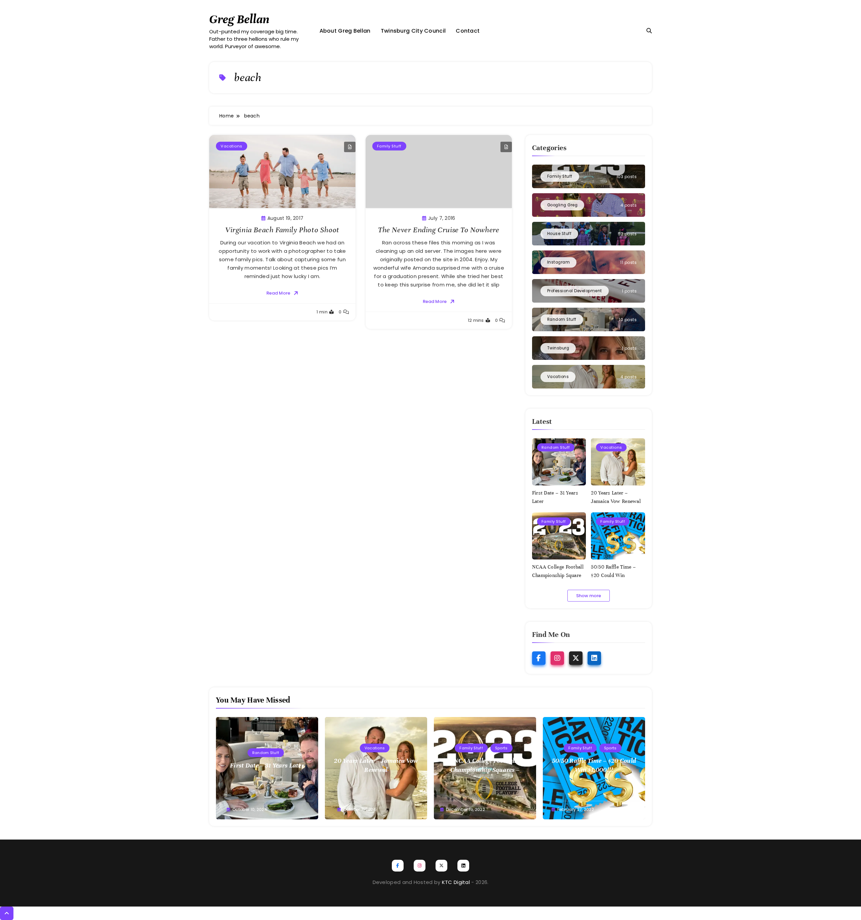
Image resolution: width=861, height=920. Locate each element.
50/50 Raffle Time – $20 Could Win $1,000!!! (613, 575)
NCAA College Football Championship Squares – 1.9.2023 (558, 575)
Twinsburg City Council (413, 31)
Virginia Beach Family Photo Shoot (282, 229)
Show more (588, 595)
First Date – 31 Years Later (267, 765)
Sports (501, 748)
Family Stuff (389, 146)
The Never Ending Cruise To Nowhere (438, 229)
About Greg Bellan (345, 31)
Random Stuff (555, 447)
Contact (468, 31)
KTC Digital (456, 882)
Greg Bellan (239, 19)
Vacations (231, 146)
